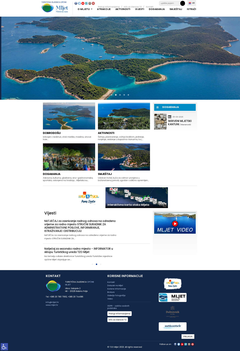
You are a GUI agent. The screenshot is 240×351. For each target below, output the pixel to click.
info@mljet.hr (52, 302)
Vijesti (139, 9)
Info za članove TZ (118, 320)
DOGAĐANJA (157, 9)
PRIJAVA (188, 336)
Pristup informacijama (119, 313)
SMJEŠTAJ (176, 9)
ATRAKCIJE (104, 9)
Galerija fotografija (116, 295)
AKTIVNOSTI (122, 9)
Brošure (111, 292)
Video (110, 298)
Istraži (191, 9)
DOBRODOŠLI (52, 133)
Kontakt (111, 282)
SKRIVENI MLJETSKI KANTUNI (180, 122)
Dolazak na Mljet (115, 285)
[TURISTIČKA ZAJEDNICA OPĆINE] (52, 9)
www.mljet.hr (52, 305)
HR (193, 3)
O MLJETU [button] (84, 9)
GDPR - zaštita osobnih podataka (118, 307)
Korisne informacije (116, 288)
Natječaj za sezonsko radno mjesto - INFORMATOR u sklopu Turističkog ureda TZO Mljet (78, 250)
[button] (111, 95)
